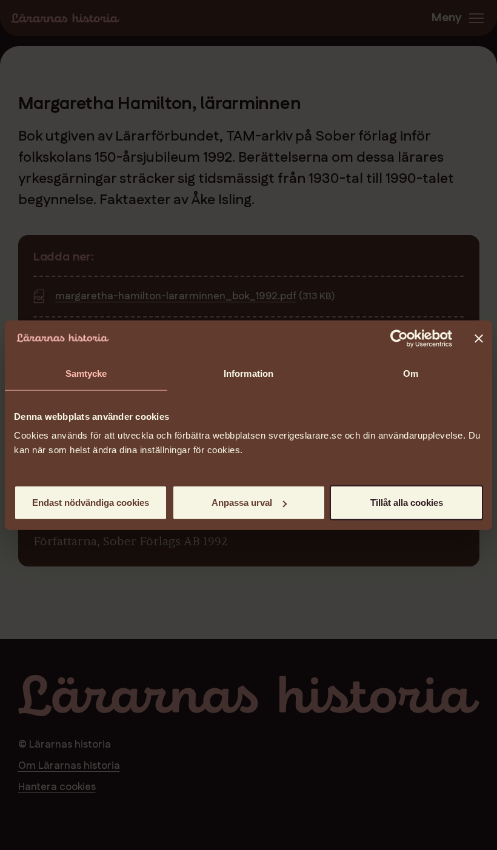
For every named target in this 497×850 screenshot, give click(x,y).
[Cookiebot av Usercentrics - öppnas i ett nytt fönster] (399, 338)
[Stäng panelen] (479, 338)
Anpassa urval (242, 502)
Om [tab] (410, 373)
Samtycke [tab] (86, 373)
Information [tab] (248, 373)
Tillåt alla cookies (406, 502)
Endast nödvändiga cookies (90, 502)
